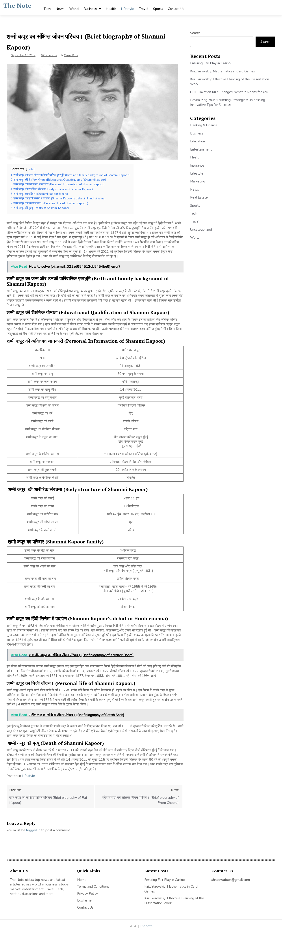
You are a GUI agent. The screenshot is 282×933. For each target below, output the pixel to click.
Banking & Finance (203, 125)
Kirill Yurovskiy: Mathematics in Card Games (222, 71)
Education (197, 141)
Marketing (197, 181)
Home (82, 880)
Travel (143, 9)
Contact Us (176, 9)
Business (90, 9)
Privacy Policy (87, 893)
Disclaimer (85, 900)
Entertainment (201, 149)
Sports (158, 9)
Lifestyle (127, 9)
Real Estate (199, 197)
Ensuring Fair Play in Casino (210, 63)
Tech (47, 9)
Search (195, 33)
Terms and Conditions (93, 886)
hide (30, 169)
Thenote (146, 926)
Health (111, 9)
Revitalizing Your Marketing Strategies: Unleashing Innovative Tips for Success (227, 102)
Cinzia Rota (71, 55)
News (60, 9)
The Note (17, 5)
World (74, 9)
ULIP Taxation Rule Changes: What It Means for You (229, 92)
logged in (33, 830)
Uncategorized (201, 229)
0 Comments (49, 55)
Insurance (197, 165)
